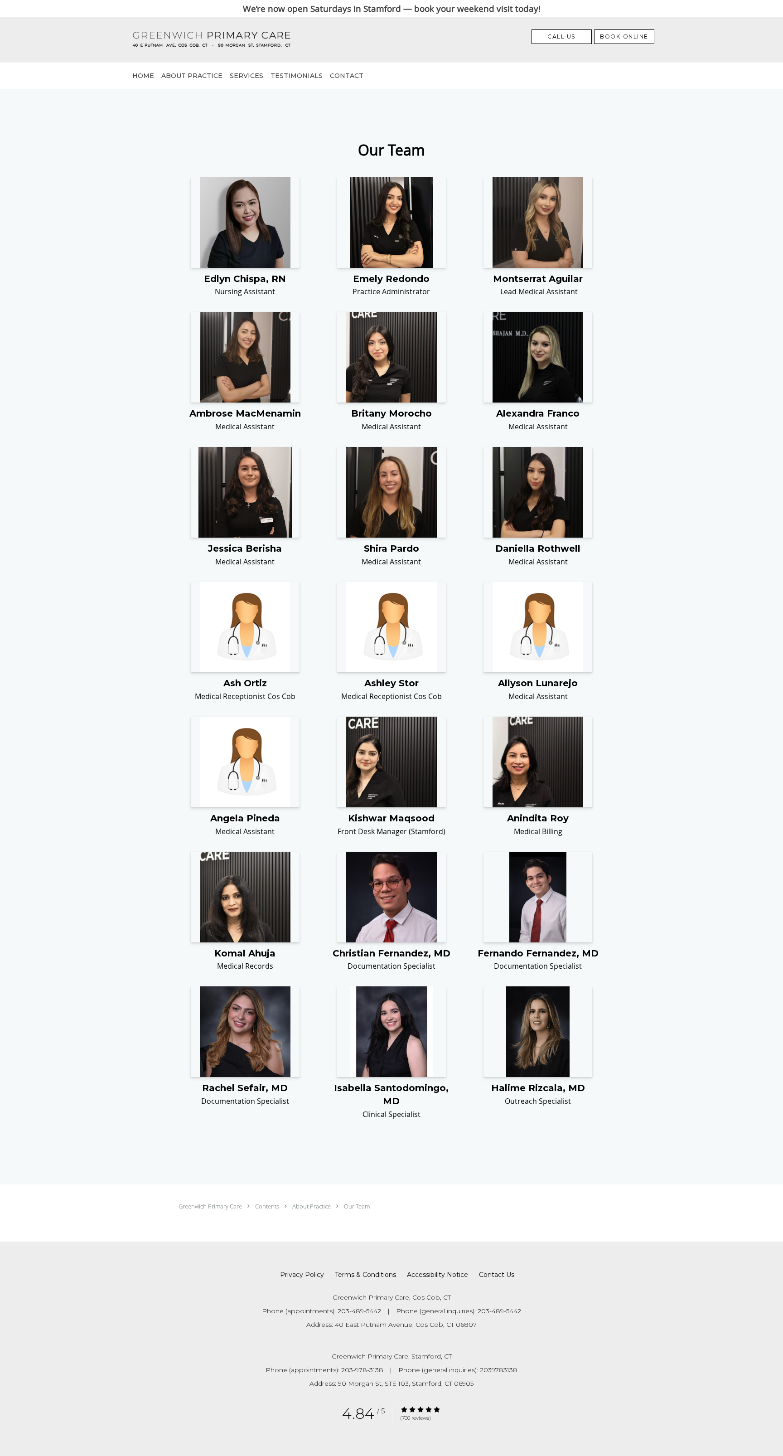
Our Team (357, 1206)
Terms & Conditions (365, 1275)
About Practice (312, 1206)
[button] (624, 36)
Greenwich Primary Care (211, 1206)
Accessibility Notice (437, 1275)
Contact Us (496, 1275)
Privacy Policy (302, 1275)
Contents (267, 1206)
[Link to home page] (197, 40)
